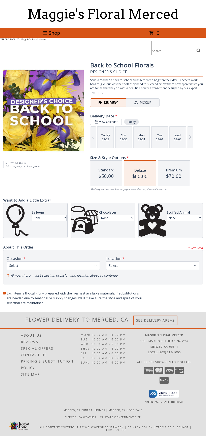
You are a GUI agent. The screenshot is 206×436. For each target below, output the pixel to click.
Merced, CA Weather (80, 417)
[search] (198, 50)
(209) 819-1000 (170, 352)
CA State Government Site (120, 417)
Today (131, 122)
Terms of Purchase (172, 427)
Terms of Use (115, 430)
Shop (54, 33)
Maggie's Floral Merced (103, 14)
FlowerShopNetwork (106, 427)
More (96, 93)
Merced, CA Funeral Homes (84, 410)
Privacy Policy (140, 427)
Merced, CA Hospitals (125, 410)
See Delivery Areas (155, 320)
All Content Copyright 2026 (63, 427)
